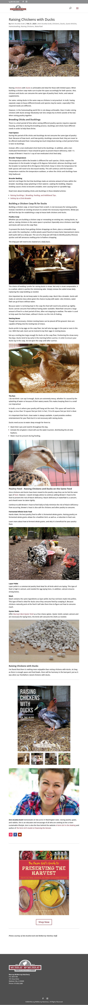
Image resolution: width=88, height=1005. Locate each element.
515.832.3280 (18, 983)
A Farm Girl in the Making (66, 825)
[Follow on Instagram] (10, 834)
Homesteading (14, 26)
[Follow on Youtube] (20, 834)
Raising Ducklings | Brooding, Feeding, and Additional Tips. (33, 195)
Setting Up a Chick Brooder (20, 198)
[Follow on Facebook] (15, 834)
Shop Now (43, 922)
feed (16, 495)
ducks (28, 88)
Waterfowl (39, 26)
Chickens (55, 24)
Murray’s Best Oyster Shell (23, 614)
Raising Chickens (27, 26)
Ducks (62, 24)
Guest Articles (71, 24)
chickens (18, 88)
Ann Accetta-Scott (18, 24)
